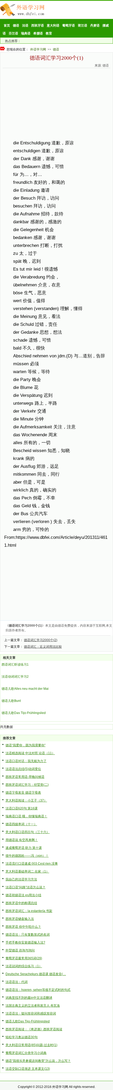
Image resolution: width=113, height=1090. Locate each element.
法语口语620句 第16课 (22, 808)
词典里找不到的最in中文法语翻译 (29, 998)
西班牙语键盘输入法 (20, 919)
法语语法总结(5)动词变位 (23, 769)
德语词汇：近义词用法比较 (43, 646)
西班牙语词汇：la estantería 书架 (29, 911)
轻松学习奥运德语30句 (22, 1037)
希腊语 (38, 33)
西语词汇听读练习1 (15, 664)
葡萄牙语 (68, 25)
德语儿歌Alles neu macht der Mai (25, 689)
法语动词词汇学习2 (15, 676)
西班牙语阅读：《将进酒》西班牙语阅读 (34, 1029)
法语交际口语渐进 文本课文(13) (28, 1069)
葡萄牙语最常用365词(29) (24, 958)
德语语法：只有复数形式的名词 (28, 934)
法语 (25, 25)
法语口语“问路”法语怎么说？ (25, 887)
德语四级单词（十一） (21, 824)
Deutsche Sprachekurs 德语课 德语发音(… (36, 974)
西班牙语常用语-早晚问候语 (25, 777)
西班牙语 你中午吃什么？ (23, 927)
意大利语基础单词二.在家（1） (27, 871)
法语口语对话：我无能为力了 (26, 761)
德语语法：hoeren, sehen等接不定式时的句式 (38, 990)
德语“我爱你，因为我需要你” (25, 745)
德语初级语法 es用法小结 (23, 895)
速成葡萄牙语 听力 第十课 (24, 848)
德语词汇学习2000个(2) (40, 640)
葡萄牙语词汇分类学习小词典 (26, 1053)
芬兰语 (13, 33)
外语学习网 (38, 49)
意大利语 (53, 25)
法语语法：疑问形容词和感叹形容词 (31, 1013)
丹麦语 (95, 25)
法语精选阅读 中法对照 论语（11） (30, 753)
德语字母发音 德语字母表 (23, 792)
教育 (49, 33)
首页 (7, 25)
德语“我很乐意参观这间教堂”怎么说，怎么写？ (38, 1061)
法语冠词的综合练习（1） (24, 966)
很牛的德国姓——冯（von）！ (27, 856)
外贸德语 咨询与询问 (20, 950)
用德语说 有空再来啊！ (22, 840)
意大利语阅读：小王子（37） (26, 800)
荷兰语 (82, 25)
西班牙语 (37, 25)
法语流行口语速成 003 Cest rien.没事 (32, 863)
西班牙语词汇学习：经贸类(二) (27, 785)
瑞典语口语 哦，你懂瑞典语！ (26, 816)
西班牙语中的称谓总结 (21, 903)
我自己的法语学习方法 (21, 879)
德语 (16, 25)
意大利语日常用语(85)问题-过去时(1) (31, 1045)
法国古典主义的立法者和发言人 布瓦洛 (33, 1005)
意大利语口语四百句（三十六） (28, 832)
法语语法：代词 (17, 982)
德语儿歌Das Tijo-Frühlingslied (24, 713)
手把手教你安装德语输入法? (25, 942)
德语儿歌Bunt (11, 701)
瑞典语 (25, 33)
